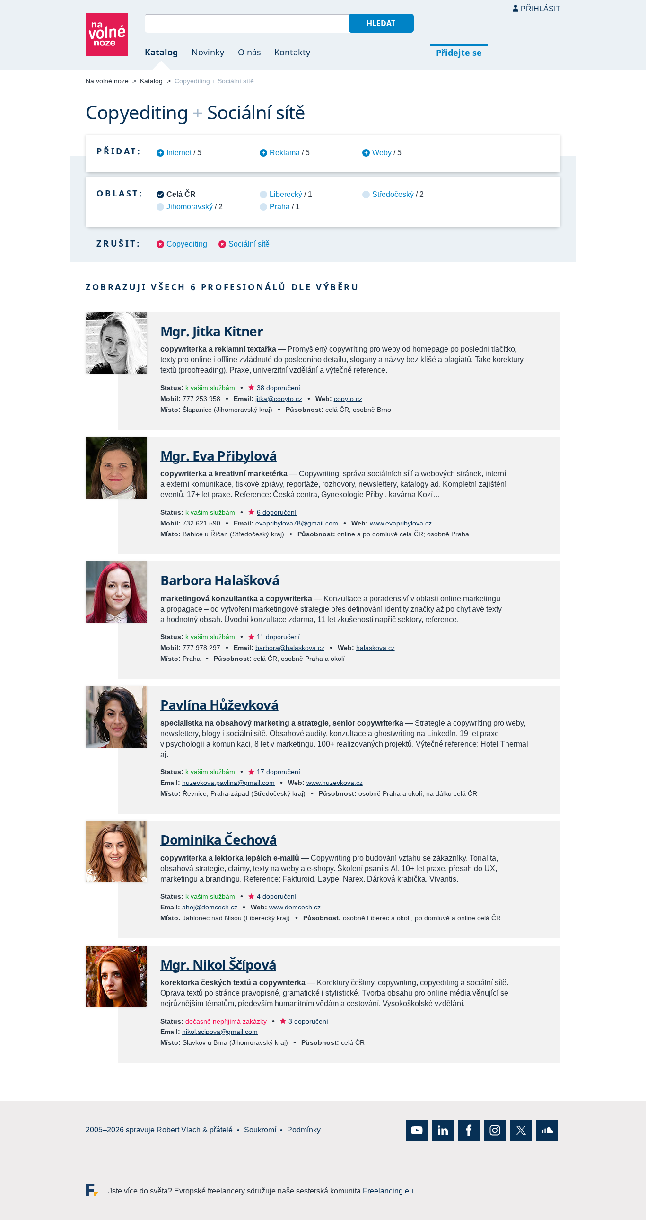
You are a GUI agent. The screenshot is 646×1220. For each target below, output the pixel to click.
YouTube (417, 1129)
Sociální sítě (249, 244)
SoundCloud (547, 1129)
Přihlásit (540, 9)
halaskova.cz (375, 647)
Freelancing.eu (97, 1189)
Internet (179, 153)
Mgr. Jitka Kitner (211, 331)
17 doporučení (278, 771)
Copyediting (186, 244)
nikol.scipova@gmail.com (220, 1031)
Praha (280, 207)
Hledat (381, 23)
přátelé (221, 1130)
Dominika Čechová (218, 839)
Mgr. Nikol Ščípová (218, 964)
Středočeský (393, 194)
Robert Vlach (179, 1130)
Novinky (208, 52)
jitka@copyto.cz (278, 398)
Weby (382, 153)
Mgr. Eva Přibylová (218, 455)
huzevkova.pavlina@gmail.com (228, 782)
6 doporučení (277, 512)
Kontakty (292, 52)
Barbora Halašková (219, 580)
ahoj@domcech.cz (209, 907)
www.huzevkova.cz (334, 782)
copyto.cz (348, 398)
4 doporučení (277, 896)
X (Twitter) (521, 1129)
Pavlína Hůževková (219, 704)
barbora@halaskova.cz (289, 647)
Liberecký (286, 194)
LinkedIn (443, 1129)
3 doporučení (308, 1021)
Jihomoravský (189, 207)
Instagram (495, 1129)
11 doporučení (278, 637)
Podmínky (304, 1130)
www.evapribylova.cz (401, 523)
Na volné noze (107, 81)
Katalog (161, 52)
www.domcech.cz (295, 907)
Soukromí (260, 1130)
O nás (249, 52)
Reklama (285, 153)
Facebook (469, 1129)
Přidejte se (459, 52)
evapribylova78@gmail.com (296, 523)
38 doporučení (278, 388)
